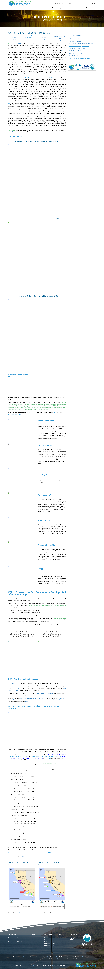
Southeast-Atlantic (42, 958)
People (32, 939)
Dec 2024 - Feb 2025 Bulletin (76, 53)
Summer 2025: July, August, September (79, 46)
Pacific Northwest (87, 956)
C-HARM (20, 44)
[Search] (88, 3)
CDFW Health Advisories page (45, 693)
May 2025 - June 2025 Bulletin (77, 48)
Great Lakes (44, 956)
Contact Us (33, 944)
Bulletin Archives (73, 55)
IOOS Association (52, 958)
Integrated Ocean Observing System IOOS (68, 958)
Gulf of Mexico (52, 956)
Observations (20, 8)
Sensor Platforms (48, 937)
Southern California (31, 958)
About (11, 8)
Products (52, 8)
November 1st (14, 683)
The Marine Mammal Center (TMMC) (56, 754)
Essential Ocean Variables (48, 940)
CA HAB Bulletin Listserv (87, 8)
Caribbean (20, 956)
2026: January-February (75, 41)
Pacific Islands (61, 956)
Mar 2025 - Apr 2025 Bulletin (76, 51)
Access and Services (49, 945)
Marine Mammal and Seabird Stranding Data (59, 38)
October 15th (18, 688)
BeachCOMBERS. (54, 857)
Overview (33, 937)
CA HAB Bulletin (75, 35)
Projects (61, 8)
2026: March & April (74, 39)
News (44, 8)
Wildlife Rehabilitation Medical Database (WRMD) (34, 857)
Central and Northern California (32, 956)
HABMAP (10, 132)
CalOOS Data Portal (33, 8)
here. (26, 701)
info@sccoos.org (61, 3)
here (48, 621)
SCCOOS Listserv (72, 8)
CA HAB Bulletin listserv (25, 913)
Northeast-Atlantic (77, 956)
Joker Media (62, 965)
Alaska (14, 956)
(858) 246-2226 (28, 965)
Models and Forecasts (49, 943)
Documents (33, 941)
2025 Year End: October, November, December (81, 43)
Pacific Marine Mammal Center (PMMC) (32, 758)
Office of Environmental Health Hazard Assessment (32, 698)
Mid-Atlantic (68, 956)
